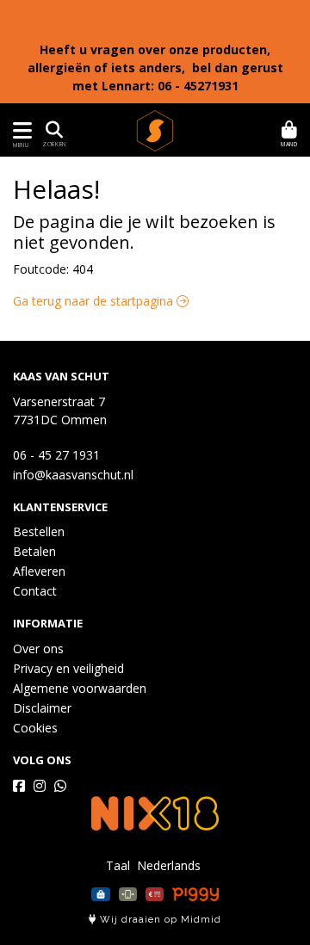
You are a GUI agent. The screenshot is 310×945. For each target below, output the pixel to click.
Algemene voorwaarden (79, 688)
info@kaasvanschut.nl (73, 474)
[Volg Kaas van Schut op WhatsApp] (60, 785)
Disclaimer (42, 708)
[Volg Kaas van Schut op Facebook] (19, 785)
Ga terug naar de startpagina (95, 301)
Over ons (38, 648)
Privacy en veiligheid (68, 668)
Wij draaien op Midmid (158, 919)
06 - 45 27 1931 (56, 455)
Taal (118, 865)
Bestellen (39, 531)
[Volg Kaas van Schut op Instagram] (40, 785)
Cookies (35, 728)
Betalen (34, 551)
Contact (35, 591)
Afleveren (39, 571)
